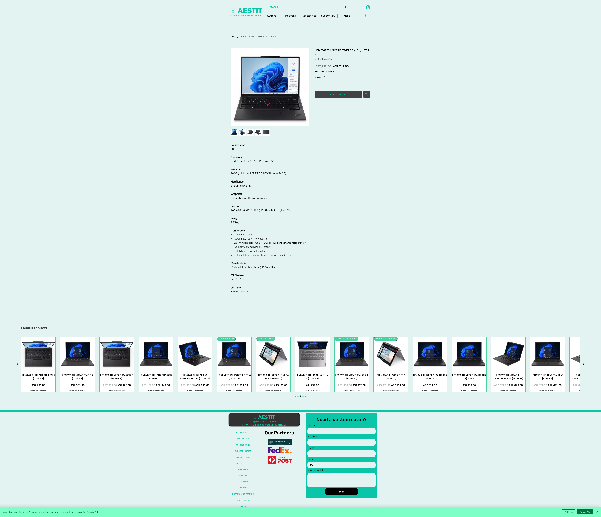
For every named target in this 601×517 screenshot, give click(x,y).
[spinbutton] (321, 83)
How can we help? (316, 470)
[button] (367, 15)
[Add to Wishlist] (366, 94)
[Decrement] (317, 83)
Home (234, 36)
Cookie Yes (585, 512)
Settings (569, 512)
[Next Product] (583, 364)
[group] (300, 364)
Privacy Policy (93, 512)
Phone (310, 459)
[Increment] (326, 83)
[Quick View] (38, 354)
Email (310, 447)
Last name (312, 436)
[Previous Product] (17, 364)
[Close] (597, 511)
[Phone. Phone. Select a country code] (313, 465)
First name (313, 425)
